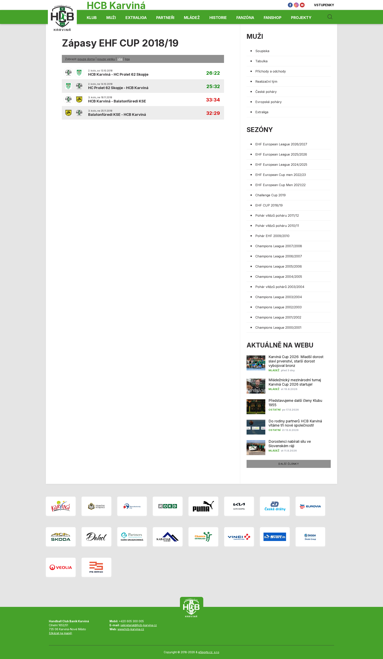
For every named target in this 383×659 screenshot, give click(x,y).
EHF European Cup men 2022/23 (280, 175)
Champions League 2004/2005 (278, 277)
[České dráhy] (275, 506)
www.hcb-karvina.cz (130, 629)
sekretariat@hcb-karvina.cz (138, 625)
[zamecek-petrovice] (96, 506)
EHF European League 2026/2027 (281, 144)
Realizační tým (266, 81)
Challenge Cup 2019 (270, 195)
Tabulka (261, 61)
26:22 (213, 73)
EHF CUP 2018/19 (269, 205)
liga (127, 59)
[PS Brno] (96, 567)
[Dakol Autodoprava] (96, 536)
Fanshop (272, 17)
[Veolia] (61, 567)
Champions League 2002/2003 (278, 307)
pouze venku (106, 59)
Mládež (192, 17)
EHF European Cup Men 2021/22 (280, 185)
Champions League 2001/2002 (278, 317)
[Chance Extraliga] (203, 536)
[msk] (132, 506)
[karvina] (61, 506)
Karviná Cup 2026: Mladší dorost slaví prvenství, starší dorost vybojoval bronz (295, 361)
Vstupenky (324, 5)
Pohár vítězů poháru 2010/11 (277, 226)
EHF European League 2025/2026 (281, 154)
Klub (92, 17)
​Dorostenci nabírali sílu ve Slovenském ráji (289, 443)
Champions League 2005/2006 (278, 266)
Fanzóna (245, 17)
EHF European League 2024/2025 (281, 165)
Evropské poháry (268, 102)
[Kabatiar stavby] (168, 536)
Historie (218, 17)
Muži (111, 17)
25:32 (213, 86)
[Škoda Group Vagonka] (310, 536)
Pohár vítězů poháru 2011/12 (277, 215)
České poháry (266, 92)
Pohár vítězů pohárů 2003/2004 (279, 287)
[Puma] (203, 506)
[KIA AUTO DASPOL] (239, 506)
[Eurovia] (310, 506)
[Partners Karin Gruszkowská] (132, 536)
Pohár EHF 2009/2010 (272, 236)
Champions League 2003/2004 (278, 297)
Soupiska (262, 51)
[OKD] (168, 506)
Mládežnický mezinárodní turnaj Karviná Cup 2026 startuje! (294, 382)
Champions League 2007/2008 (278, 246)
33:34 (213, 100)
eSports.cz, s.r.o (208, 652)
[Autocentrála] (61, 536)
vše (119, 59)
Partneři (165, 17)
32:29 (213, 113)
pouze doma (86, 59)
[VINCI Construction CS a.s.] (239, 536)
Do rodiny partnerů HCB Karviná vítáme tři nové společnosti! (295, 423)
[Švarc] (275, 536)
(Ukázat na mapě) (60, 633)
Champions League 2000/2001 (278, 328)
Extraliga (136, 17)
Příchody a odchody (270, 71)
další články (288, 463)
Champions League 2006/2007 (278, 256)
